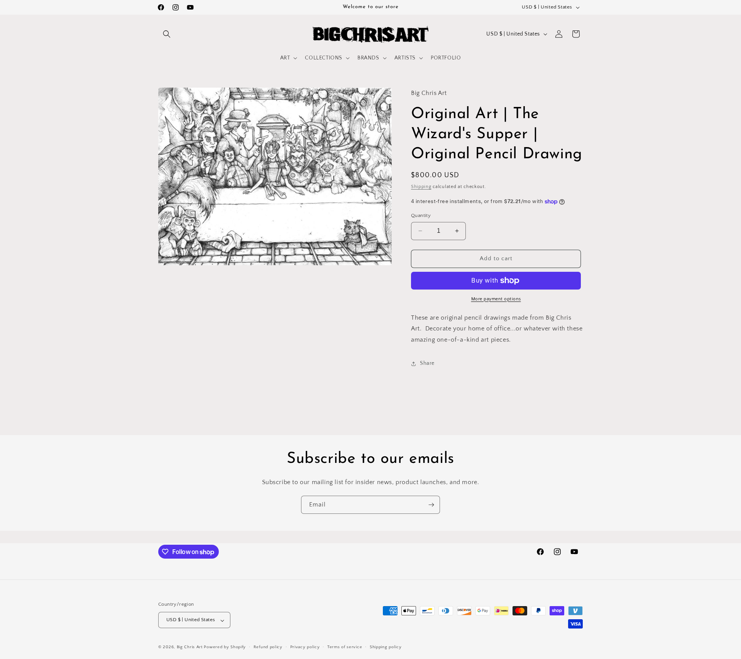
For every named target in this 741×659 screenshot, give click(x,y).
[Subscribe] (431, 505)
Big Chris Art (190, 647)
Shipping (421, 186)
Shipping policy (386, 647)
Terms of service (344, 647)
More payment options (496, 299)
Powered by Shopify (225, 647)
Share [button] (427, 363)
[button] (166, 33)
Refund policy (268, 647)
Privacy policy (305, 647)
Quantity (421, 215)
